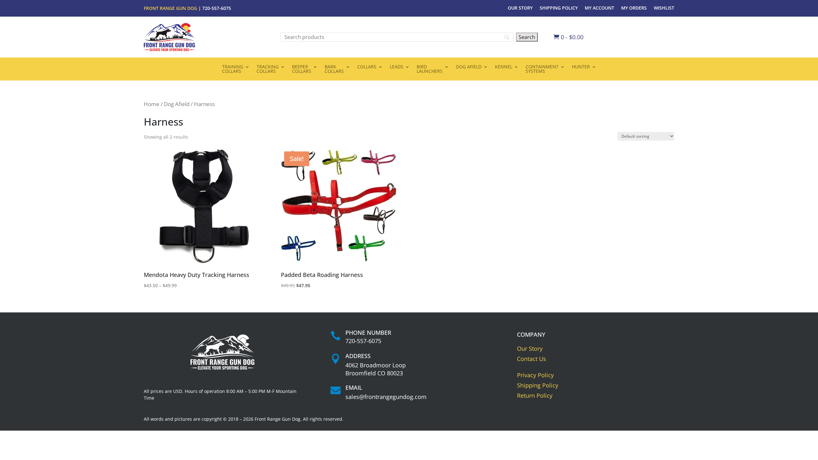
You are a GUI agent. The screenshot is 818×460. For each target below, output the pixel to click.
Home (151, 104)
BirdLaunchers (430, 69)
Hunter (581, 67)
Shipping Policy (559, 8)
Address (358, 356)
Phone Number (368, 332)
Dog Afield (469, 67)
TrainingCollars (232, 69)
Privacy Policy (535, 375)
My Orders (634, 8)
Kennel (503, 67)
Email (353, 387)
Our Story (520, 8)
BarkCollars (334, 69)
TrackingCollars (268, 69)
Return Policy (534, 395)
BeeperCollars (301, 69)
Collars (366, 67)
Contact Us (531, 359)
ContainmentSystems (542, 69)
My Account (599, 8)
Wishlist (664, 8)
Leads (396, 67)
